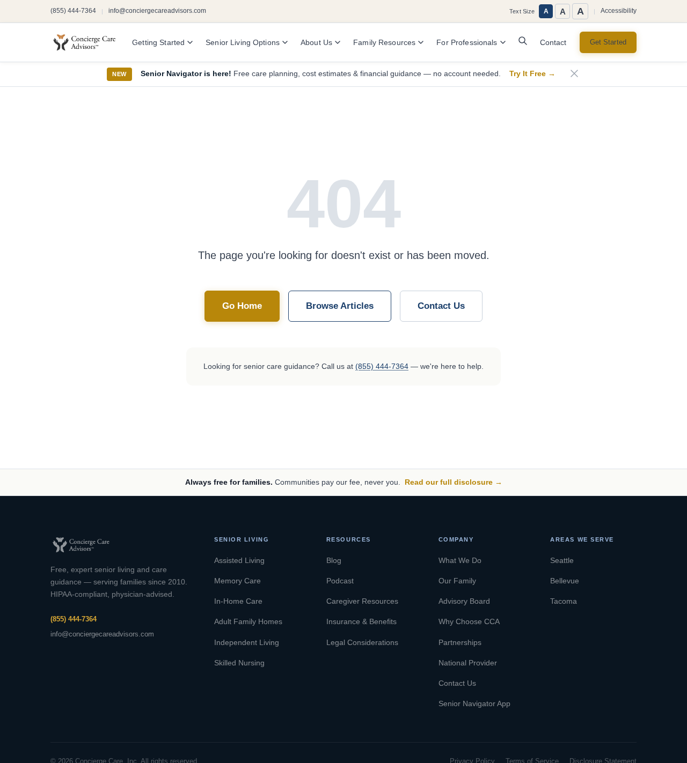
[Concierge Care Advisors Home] (89, 42)
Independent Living (246, 642)
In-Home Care (238, 601)
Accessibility (619, 10)
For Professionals (466, 43)
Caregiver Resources (362, 601)
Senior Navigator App (474, 703)
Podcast (340, 580)
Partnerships (459, 642)
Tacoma (563, 601)
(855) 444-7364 (73, 10)
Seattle (562, 560)
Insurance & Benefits (361, 621)
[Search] (522, 43)
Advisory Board (464, 601)
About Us (316, 43)
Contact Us (441, 306)
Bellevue (564, 580)
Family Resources (384, 43)
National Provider (467, 662)
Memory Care (237, 580)
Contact (553, 43)
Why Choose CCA (469, 621)
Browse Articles (340, 306)
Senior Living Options (243, 43)
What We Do (459, 560)
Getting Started (158, 43)
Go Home (242, 306)
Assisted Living (239, 560)
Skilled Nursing (239, 662)
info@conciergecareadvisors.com (157, 10)
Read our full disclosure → (453, 482)
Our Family (457, 580)
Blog (333, 560)
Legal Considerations (362, 642)
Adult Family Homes (248, 621)
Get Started (608, 42)
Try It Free (532, 74)
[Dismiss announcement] (574, 74)
